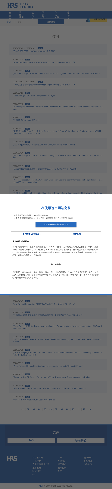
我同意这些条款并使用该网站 (56, 224)
